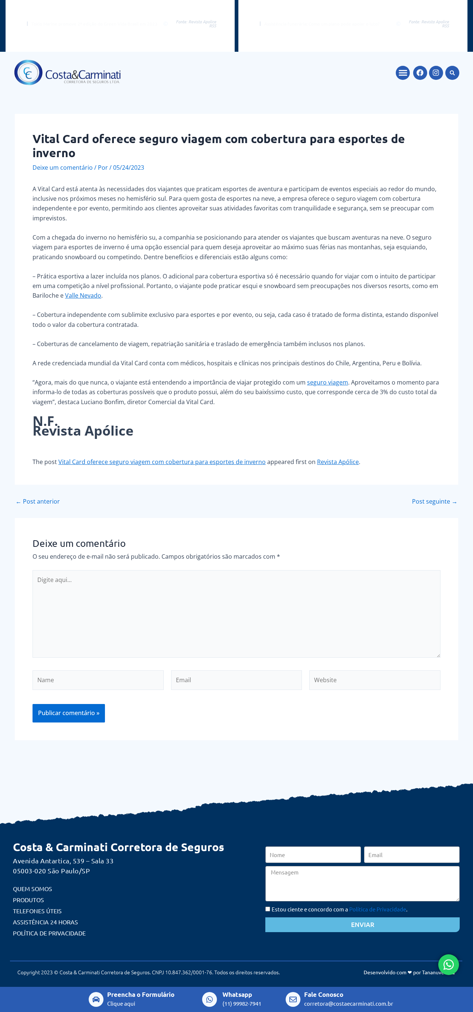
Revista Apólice (338, 462)
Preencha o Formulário (140, 994)
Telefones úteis (37, 910)
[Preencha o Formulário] (96, 999)
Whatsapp (237, 994)
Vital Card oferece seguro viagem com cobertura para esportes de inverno (162, 462)
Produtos (28, 899)
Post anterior (38, 501)
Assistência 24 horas (45, 921)
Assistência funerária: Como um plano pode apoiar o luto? (322, 24)
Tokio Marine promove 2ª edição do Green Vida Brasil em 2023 (94, 24)
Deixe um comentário (63, 167)
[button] (403, 73)
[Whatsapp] (209, 999)
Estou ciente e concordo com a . (340, 909)
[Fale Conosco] (293, 999)
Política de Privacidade (49, 933)
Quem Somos (32, 888)
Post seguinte (434, 501)
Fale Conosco (323, 994)
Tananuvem (435, 972)
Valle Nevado (83, 295)
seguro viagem (327, 382)
